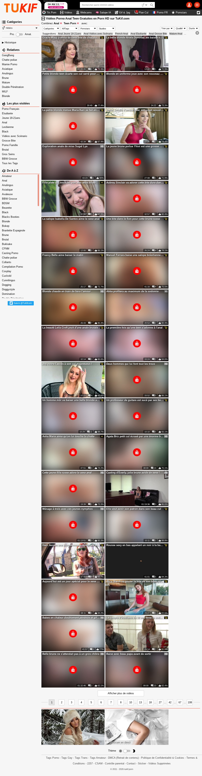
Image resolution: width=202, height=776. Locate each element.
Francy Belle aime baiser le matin (62, 255)
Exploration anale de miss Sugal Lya (64, 146)
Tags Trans (81, 757)
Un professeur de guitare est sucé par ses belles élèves (135, 400)
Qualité (179, 28)
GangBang (8, 55)
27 (160, 702)
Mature (6, 82)
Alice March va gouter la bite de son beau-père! (135, 581)
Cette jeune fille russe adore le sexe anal (67, 472)
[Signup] (189, 5)
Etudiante (8, 113)
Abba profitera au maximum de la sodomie (132, 291)
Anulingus (8, 73)
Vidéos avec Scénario (15, 136)
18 (150, 702)
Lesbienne (8, 127)
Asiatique (7, 68)
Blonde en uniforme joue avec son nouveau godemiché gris (135, 73)
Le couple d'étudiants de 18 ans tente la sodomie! (135, 617)
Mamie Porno (10, 64)
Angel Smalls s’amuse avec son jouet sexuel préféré (135, 110)
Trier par (165, 28)
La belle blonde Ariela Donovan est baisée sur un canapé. (135, 37)
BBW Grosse (10, 158)
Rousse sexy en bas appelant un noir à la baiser (135, 545)
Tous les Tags (10, 163)
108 (190, 702)
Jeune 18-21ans (11, 117)
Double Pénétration (13, 87)
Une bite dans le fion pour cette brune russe (133, 218)
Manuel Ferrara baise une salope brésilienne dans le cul (135, 255)
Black (5, 131)
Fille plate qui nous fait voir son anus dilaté (69, 182)
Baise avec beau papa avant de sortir (128, 653)
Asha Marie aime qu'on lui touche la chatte (68, 436)
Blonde (6, 96)
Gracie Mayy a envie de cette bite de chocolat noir (71, 37)
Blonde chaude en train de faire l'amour (66, 291)
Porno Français (11, 108)
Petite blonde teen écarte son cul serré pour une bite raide (71, 73)
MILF (5, 91)
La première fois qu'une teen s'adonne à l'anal (134, 327)
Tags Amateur (98, 757)
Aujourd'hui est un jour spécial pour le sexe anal (71, 581)
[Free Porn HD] (20, 8)
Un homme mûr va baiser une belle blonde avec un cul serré (71, 400)
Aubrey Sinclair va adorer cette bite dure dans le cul (135, 182)
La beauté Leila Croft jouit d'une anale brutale (70, 327)
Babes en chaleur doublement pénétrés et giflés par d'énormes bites (71, 617)
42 (170, 702)
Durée (192, 28)
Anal (5, 122)
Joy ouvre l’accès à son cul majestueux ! (67, 363)
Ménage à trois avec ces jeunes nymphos (67, 508)
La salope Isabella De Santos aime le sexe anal (71, 218)
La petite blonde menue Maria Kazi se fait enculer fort (71, 110)
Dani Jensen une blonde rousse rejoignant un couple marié (71, 545)
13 (140, 702)
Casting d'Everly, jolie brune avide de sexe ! (133, 472)
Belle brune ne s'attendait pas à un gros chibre (70, 653)
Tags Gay (66, 757)
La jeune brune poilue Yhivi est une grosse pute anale (135, 146)
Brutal (5, 149)
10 (130, 702)
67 (180, 702)
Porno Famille (10, 145)
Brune (5, 77)
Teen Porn (70, 23)
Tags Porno (52, 757)
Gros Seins (9, 154)
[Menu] (197, 5)
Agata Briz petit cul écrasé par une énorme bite (135, 436)
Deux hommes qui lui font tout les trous (130, 363)
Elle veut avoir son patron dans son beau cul (133, 508)
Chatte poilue (10, 59)
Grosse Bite (9, 140)
